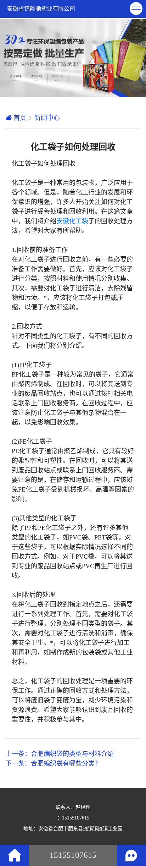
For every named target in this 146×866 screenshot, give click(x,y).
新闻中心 (47, 117)
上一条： (59, 753)
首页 (19, 117)
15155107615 (75, 818)
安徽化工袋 (72, 221)
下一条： (53, 763)
